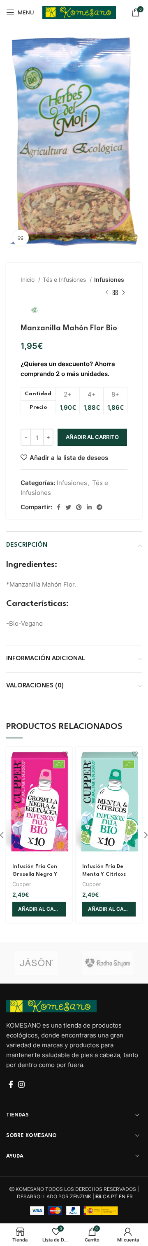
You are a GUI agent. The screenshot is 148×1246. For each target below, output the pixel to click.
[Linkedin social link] (89, 507)
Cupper (21, 884)
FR (130, 1196)
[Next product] (123, 293)
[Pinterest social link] (79, 507)
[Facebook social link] (58, 507)
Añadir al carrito (92, 437)
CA (106, 1196)
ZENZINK (80, 1196)
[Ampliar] (20, 238)
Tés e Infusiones (65, 279)
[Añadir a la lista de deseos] (65, 754)
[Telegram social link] (99, 507)
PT (114, 1196)
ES (98, 1196)
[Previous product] (107, 293)
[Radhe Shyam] (108, 963)
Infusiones (109, 279)
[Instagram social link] (21, 1084)
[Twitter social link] (68, 507)
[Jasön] (40, 963)
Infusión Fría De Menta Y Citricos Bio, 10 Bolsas (104, 874)
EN (122, 1196)
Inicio (28, 279)
